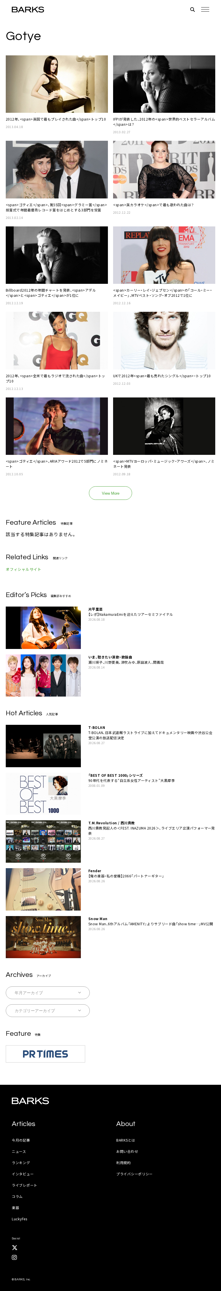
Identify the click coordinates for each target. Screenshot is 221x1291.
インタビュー (23, 1173)
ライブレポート (24, 1185)
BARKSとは (125, 1140)
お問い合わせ (127, 1151)
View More (110, 493)
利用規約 (123, 1162)
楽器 (15, 1207)
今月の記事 (21, 1140)
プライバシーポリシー (134, 1173)
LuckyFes (19, 1218)
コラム (17, 1196)
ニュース (19, 1151)
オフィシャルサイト (23, 569)
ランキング (21, 1162)
